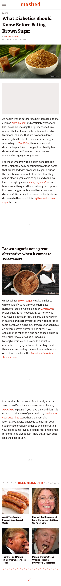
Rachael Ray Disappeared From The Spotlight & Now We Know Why (45, 520)
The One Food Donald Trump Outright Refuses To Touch (15, 560)
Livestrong (47, 308)
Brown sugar (25, 300)
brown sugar (19, 123)
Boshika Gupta (12, 36)
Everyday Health (38, 182)
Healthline (23, 143)
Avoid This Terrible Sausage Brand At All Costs (12, 520)
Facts (5, 13)
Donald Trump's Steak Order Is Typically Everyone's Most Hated (43, 560)
